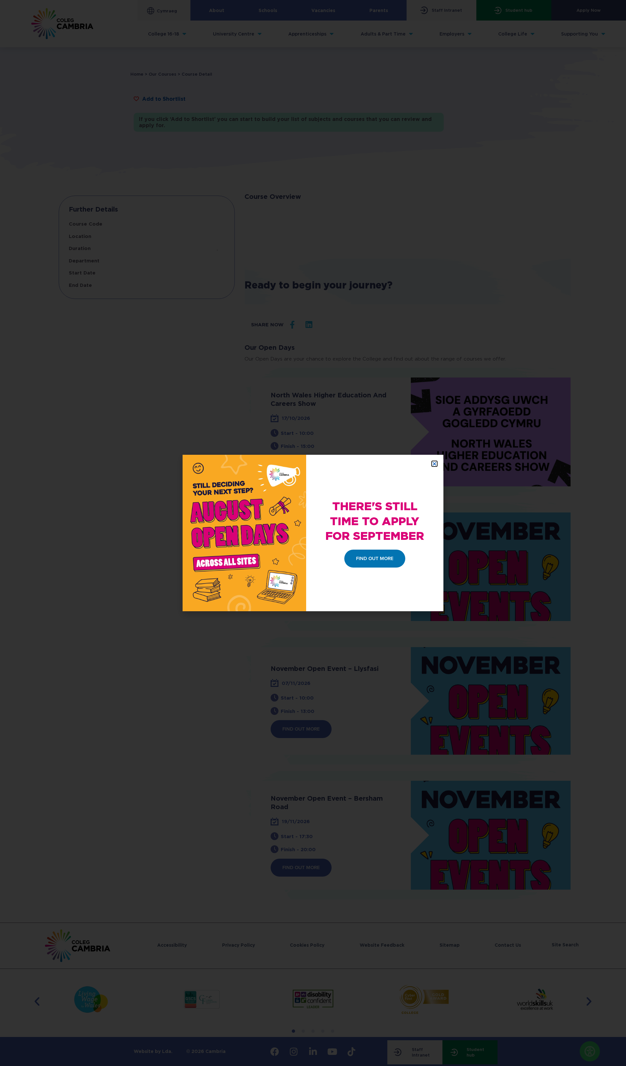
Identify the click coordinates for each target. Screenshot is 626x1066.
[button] (434, 463)
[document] (313, 533)
